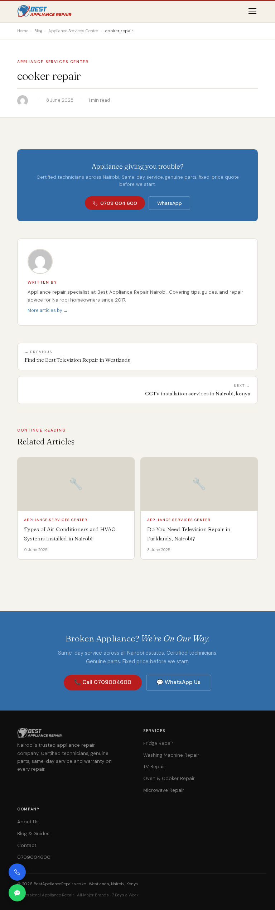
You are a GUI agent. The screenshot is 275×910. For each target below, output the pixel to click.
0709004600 (33, 857)
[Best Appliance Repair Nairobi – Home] (45, 11)
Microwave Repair (163, 790)
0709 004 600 (118, 203)
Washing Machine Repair (171, 755)
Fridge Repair (158, 743)
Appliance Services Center (53, 61)
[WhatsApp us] (17, 892)
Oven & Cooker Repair (169, 778)
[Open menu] (252, 11)
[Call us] (17, 872)
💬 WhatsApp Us (178, 682)
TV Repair (154, 767)
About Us (28, 822)
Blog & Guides (33, 833)
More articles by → (48, 310)
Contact (26, 845)
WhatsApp (169, 203)
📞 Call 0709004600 (102, 682)
